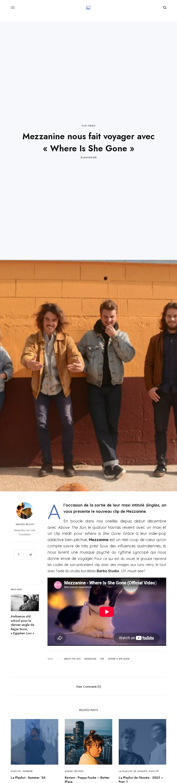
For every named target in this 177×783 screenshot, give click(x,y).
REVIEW (79, 771)
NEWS (91, 126)
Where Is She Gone (119, 659)
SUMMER (28, 771)
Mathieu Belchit (25, 524)
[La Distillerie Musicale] (88, 7)
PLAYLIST (16, 771)
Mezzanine (90, 659)
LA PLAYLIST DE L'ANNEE (133, 771)
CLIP (84, 126)
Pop (102, 659)
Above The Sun (72, 659)
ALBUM (69, 771)
